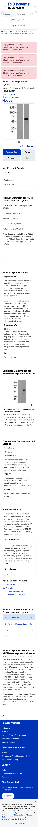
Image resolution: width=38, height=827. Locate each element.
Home (3, 31)
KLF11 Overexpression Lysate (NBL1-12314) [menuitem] (18, 34)
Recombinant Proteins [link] (10, 739)
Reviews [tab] (28, 152)
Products (10, 31)
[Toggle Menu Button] (5, 6)
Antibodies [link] (6, 728)
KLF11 (18, 31)
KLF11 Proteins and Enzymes (14, 595)
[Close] (34, 45)
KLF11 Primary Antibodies (13, 591)
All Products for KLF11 (11, 584)
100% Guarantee (28, 146)
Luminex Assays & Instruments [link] (14, 735)
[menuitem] (3, 31)
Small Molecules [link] (8, 742)
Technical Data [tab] (12, 152)
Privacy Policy (19, 815)
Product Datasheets (12, 617)
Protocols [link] (5, 777)
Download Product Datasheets (19, 624)
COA (6, 631)
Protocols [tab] (11, 158)
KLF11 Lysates (27, 31)
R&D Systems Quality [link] (10, 760)
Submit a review (9, 94)
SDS (6, 636)
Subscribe (8, 796)
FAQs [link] (4, 770)
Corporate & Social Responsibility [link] (15, 756)
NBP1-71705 (12, 293)
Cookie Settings (19, 823)
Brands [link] (4, 752)
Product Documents (12, 97)
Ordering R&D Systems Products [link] (14, 773)
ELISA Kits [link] (6, 731)
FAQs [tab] (28, 158)
